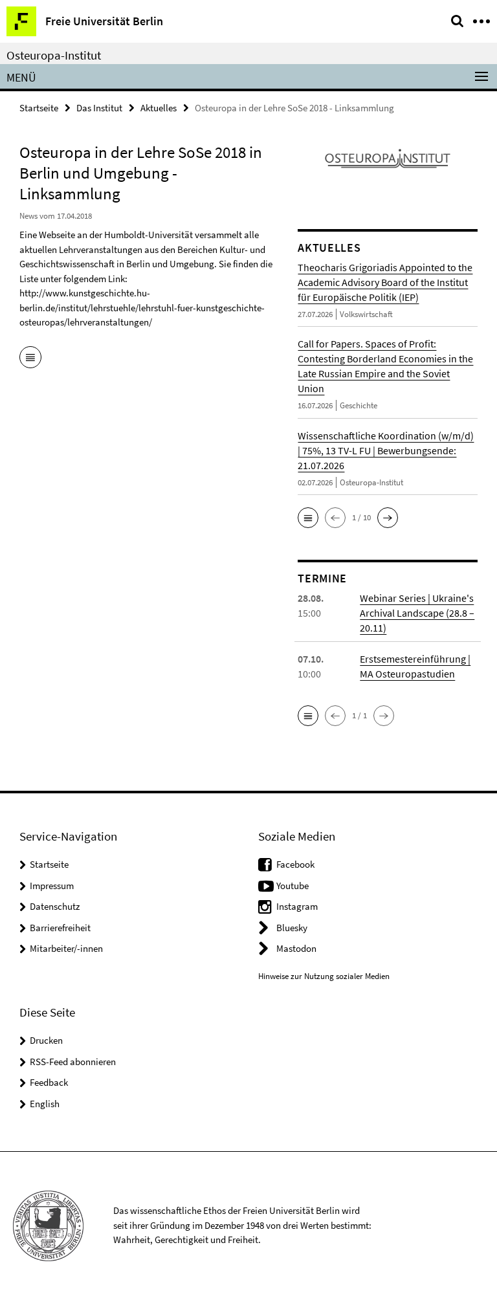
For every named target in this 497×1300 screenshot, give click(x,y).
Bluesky (291, 927)
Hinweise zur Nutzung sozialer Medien (324, 976)
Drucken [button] (46, 1040)
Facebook (295, 864)
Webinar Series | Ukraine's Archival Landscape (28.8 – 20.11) (417, 612)
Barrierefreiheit (60, 927)
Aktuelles (158, 108)
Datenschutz (55, 906)
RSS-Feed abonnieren (73, 1061)
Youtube (292, 885)
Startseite (38, 108)
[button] (308, 518)
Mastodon (296, 948)
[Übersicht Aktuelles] (30, 358)
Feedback (49, 1082)
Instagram (297, 906)
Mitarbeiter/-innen (66, 948)
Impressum (52, 885)
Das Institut (99, 108)
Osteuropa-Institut (53, 55)
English (45, 1103)
